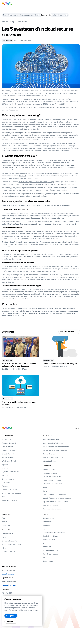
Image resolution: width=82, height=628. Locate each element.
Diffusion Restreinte (9, 541)
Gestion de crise (49, 454)
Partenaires (6, 514)
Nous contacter (48, 518)
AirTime (5, 468)
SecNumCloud (7, 534)
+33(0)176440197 (9, 570)
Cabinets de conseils (50, 505)
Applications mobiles (10, 500)
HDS (4, 548)
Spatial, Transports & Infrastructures (57, 498)
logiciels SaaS (25, 137)
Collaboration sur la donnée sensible (56, 447)
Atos (4, 518)
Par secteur (47, 466)
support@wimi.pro (9, 585)
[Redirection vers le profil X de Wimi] (7, 593)
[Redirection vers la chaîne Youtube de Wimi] (10, 593)
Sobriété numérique (50, 536)
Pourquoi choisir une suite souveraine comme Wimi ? (27, 617)
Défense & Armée (49, 469)
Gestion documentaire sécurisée (55, 450)
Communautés (7, 447)
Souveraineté (22, 22)
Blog (12, 22)
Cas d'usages (47, 436)
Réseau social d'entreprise (53, 457)
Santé (45, 487)
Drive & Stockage (8, 450)
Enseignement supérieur (52, 480)
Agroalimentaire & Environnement (55, 502)
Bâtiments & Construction (52, 509)
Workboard (6, 440)
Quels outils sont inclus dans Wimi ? (21, 612)
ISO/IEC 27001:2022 (9, 552)
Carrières (46, 525)
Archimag (11, 160)
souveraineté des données (45, 143)
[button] (78, 4)
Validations (6, 483)
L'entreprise (47, 522)
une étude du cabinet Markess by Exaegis (23, 99)
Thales (4, 522)
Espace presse (48, 529)
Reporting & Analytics (10, 490)
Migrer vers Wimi (49, 540)
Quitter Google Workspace (53, 443)
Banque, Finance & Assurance (54, 495)
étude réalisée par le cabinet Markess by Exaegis (36, 182)
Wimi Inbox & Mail (9, 461)
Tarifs (4, 497)
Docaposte (6, 525)
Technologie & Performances (54, 532)
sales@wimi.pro (8, 574)
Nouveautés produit (50, 550)
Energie (45, 491)
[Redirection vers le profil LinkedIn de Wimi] (3, 593)
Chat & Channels (8, 454)
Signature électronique (10, 472)
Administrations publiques (52, 484)
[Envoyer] (72, 624)
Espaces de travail (9, 443)
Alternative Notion (49, 461)
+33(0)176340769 (9, 582)
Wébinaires (47, 547)
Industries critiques (50, 473)
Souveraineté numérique (11, 544)
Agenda (5, 465)
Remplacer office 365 (51, 440)
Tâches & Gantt (8, 457)
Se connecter (48, 561)
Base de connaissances (51, 554)
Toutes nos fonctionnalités (12, 493)
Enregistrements (8, 479)
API (44, 557)
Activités (5, 486)
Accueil (5, 22)
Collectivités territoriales (52, 477)
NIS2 (4, 537)
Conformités (6, 530)
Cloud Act (22, 176)
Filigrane (5, 475)
